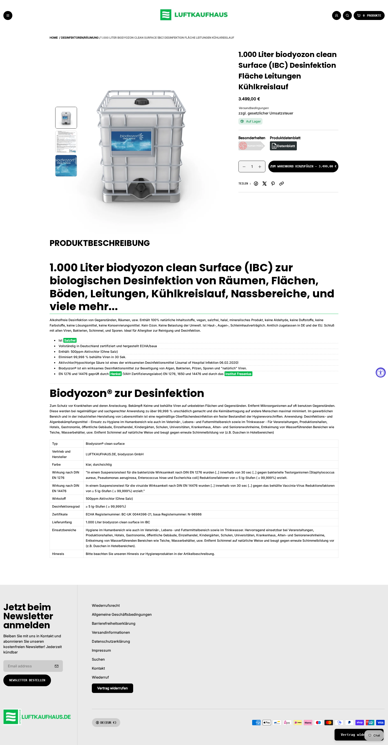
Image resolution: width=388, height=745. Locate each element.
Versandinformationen (111, 632)
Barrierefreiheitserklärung (113, 623)
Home (54, 37)
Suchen (98, 659)
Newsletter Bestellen (27, 680)
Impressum (101, 650)
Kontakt (98, 668)
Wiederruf (100, 677)
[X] (264, 183)
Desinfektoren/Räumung (80, 37)
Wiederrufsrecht (106, 605)
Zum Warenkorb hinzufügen (303, 168)
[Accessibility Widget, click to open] (381, 373)
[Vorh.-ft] (56, 666)
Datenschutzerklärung (111, 641)
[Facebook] (256, 183)
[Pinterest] (273, 183)
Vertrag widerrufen (112, 688)
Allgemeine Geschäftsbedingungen (122, 614)
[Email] (281, 183)
